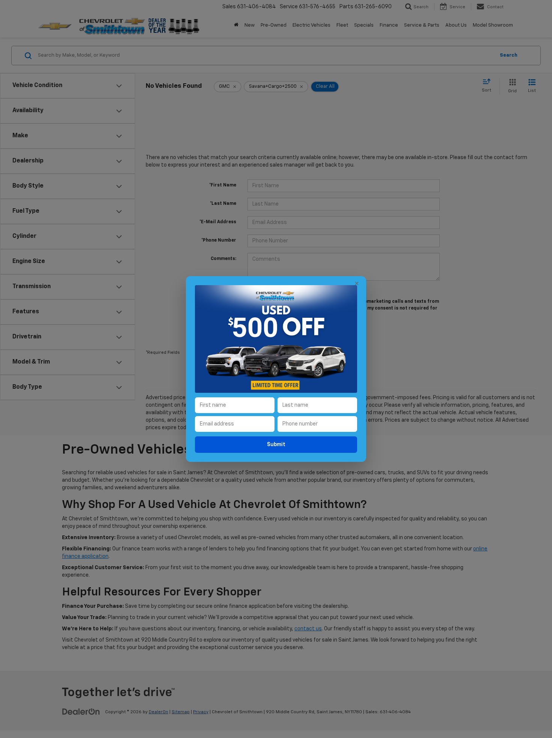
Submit (276, 444)
